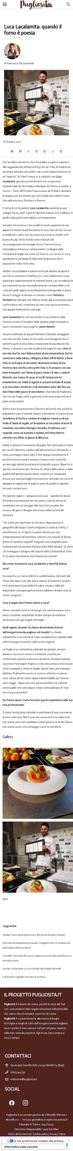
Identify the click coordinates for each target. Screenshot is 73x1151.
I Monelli (50, 1114)
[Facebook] (12, 1103)
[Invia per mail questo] (12, 151)
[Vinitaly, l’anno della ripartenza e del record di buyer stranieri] (36, 935)
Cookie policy (40, 1134)
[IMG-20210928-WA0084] (38, 783)
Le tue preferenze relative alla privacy (38, 1141)
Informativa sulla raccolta (21, 1146)
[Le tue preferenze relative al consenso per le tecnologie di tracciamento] (67, 1145)
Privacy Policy (57, 1134)
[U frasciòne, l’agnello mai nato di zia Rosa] (36, 977)
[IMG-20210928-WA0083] (38, 857)
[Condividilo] (20, 151)
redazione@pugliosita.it (23, 1079)
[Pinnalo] (45, 151)
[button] (5, 4)
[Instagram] (25, 1103)
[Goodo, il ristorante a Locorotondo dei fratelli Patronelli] (36, 968)
